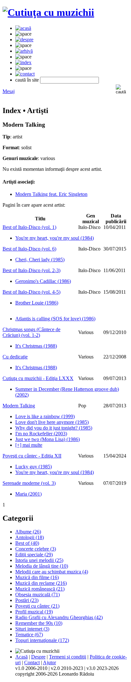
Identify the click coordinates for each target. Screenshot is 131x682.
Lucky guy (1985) (33, 466)
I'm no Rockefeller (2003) (41, 433)
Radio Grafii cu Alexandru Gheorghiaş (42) (59, 617)
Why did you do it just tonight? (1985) (53, 428)
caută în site (27, 80)
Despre (38, 656)
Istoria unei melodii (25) (39, 560)
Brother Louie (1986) (36, 302)
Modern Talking (19, 405)
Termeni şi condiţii (67, 656)
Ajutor (49, 662)
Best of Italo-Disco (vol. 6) (29, 248)
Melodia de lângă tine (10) (41, 566)
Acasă (21, 656)
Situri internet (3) (32, 629)
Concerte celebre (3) (35, 549)
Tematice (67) (29, 634)
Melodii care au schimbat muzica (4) (51, 571)
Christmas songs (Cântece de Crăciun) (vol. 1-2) (31, 332)
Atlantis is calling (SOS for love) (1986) (55, 318)
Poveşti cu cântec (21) (37, 606)
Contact (32, 662)
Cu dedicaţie (15, 356)
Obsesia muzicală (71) (37, 594)
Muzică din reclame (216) (41, 583)
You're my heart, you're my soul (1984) (54, 238)
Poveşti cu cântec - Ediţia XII (32, 455)
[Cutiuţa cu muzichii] (48, 12)
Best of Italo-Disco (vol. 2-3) (31, 270)
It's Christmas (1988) (36, 346)
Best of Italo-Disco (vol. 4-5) (31, 292)
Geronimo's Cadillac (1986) (43, 281)
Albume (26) (28, 531)
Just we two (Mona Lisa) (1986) (47, 439)
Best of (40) (27, 543)
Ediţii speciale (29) (34, 554)
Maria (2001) (28, 494)
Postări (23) (26, 600)
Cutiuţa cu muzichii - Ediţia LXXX (38, 378)
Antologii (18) (29, 537)
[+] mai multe (28, 445)
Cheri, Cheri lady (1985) (40, 259)
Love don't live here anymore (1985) (52, 422)
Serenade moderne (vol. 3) (29, 483)
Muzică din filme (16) (37, 577)
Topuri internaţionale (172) (42, 640)
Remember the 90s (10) (38, 623)
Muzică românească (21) (40, 589)
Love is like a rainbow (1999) (45, 416)
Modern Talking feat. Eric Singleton (51, 194)
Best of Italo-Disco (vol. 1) (29, 227)
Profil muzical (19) (34, 611)
